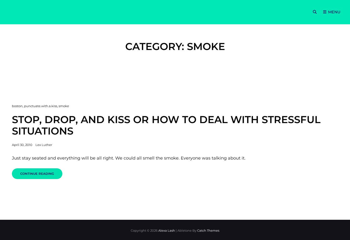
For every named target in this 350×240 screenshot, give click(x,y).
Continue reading (41, 175)
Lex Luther (43, 145)
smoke (64, 106)
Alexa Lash (166, 230)
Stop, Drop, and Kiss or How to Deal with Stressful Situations (166, 125)
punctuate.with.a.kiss (40, 106)
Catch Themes (208, 230)
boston (17, 106)
